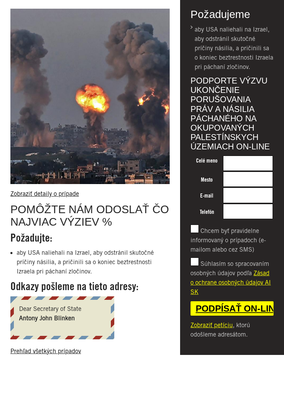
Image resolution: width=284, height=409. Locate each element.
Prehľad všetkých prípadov (45, 351)
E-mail (206, 195)
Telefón (207, 212)
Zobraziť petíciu (211, 325)
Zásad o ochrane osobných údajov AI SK (230, 282)
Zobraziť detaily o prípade (44, 193)
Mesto (207, 179)
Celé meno (207, 160)
